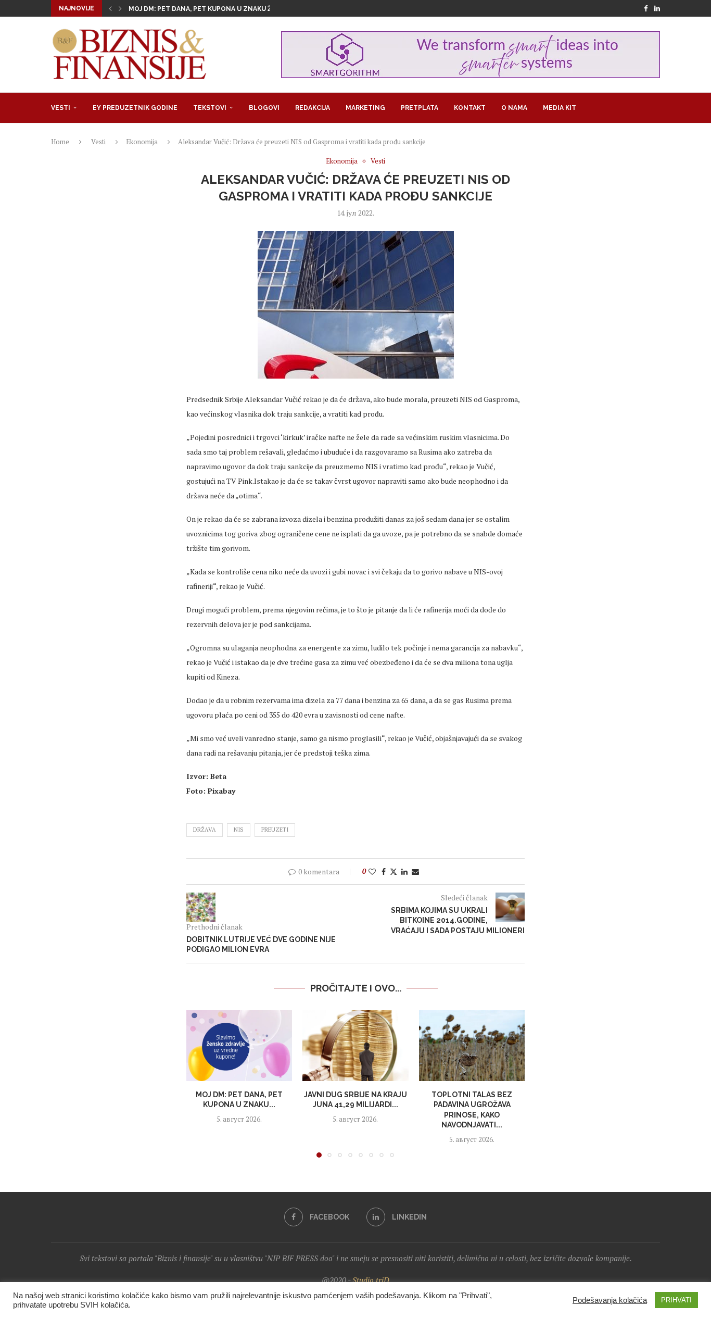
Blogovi (264, 107)
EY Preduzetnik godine (135, 107)
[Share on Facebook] (384, 871)
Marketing (365, 107)
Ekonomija (142, 141)
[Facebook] (645, 8)
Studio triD (370, 1280)
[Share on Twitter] (393, 871)
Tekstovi (209, 107)
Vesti (60, 107)
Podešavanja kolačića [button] (610, 1300)
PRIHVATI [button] (676, 1300)
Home (60, 141)
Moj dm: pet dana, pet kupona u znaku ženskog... (216, 8)
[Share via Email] (415, 871)
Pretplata (419, 107)
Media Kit (559, 107)
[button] (110, 8)
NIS (239, 829)
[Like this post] (372, 871)
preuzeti (274, 829)
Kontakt (470, 107)
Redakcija (312, 107)
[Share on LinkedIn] (404, 871)
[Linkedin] (657, 8)
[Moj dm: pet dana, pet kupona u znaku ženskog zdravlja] (239, 1045)
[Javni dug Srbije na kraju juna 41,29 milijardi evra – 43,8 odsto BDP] (355, 1045)
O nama (514, 107)
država (204, 829)
